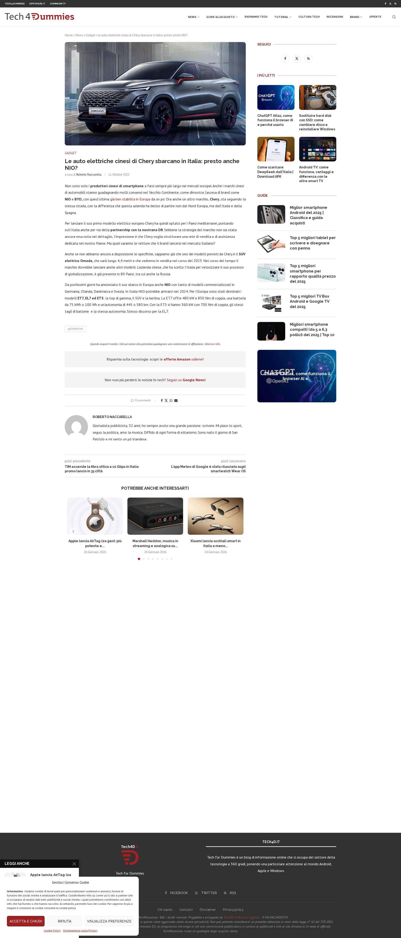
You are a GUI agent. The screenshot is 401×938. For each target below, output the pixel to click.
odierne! (184, 359)
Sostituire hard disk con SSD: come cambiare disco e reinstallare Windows (317, 122)
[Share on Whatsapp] (171, 400)
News (192, 17)
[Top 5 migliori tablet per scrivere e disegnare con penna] (271, 244)
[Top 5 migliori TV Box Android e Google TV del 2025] (271, 303)
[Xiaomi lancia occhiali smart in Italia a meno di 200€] (215, 516)
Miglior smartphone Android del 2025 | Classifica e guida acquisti (308, 215)
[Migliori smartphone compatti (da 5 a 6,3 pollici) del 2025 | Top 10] (271, 331)
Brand (354, 17)
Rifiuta (64, 921)
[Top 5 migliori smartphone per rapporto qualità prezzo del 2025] (271, 272)
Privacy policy (233, 909)
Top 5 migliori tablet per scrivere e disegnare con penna (313, 243)
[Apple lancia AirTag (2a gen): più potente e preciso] (95, 516)
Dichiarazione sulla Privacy (80, 930)
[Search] (394, 17)
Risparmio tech (256, 16)
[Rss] (395, 3)
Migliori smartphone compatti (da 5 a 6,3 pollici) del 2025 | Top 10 (312, 329)
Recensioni (335, 16)
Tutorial (281, 17)
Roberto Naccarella (88, 175)
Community (58, 3)
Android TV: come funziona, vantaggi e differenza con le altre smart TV (316, 174)
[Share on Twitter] (166, 400)
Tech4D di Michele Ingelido (241, 917)
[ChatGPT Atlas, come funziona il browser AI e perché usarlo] (275, 97)
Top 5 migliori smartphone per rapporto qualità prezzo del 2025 (313, 274)
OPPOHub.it (37, 3)
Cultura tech (309, 16)
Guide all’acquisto (220, 17)
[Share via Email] (176, 400)
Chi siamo (165, 909)
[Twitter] (390, 3)
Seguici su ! (186, 379)
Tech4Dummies (15, 3)
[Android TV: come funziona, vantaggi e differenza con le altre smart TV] (317, 149)
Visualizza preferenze (109, 921)
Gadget (90, 35)
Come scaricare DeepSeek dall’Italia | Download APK (275, 171)
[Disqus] (155, 632)
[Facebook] (385, 3)
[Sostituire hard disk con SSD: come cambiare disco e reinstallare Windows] (317, 97)
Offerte (375, 16)
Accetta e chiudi (26, 921)
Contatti (186, 909)
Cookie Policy (52, 930)
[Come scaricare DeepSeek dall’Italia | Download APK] (275, 149)
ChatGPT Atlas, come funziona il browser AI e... (297, 376)
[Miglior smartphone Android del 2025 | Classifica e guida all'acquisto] (271, 214)
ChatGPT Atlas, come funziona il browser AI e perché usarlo (275, 120)
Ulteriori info (212, 344)
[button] (73, 531)
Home (69, 35)
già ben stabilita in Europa (130, 199)
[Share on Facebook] (162, 400)
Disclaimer (208, 909)
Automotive (75, 329)
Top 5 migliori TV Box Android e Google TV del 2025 (309, 301)
